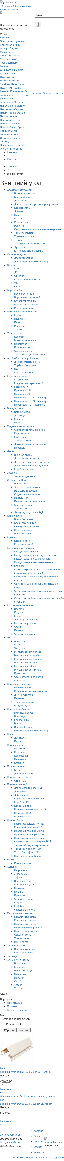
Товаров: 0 (10, 6)
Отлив (17, 626)
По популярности (17, 1009)
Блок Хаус (20, 716)
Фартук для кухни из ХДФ (29, 512)
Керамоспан (21, 755)
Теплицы (5, 141)
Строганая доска (10, 44)
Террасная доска (24, 702)
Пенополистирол (24, 347)
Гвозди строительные (26, 551)
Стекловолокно (23, 351)
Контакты (39, 1152)
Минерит (19, 419)
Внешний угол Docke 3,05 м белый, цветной (25, 1071)
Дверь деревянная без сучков (31, 462)
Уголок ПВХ (20, 508)
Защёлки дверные (24, 476)
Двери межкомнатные (27, 458)
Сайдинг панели (23, 898)
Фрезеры (19, 247)
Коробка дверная (24, 469)
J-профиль (20, 873)
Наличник (19, 318)
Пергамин (20, 759)
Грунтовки (20, 437)
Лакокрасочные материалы (30, 444)
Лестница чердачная (26, 619)
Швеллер (19, 680)
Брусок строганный (25, 300)
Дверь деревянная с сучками (31, 465)
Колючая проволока (26, 920)
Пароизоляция (16, 112)
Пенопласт (20, 343)
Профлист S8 (22, 394)
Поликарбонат (8, 127)
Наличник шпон (23, 816)
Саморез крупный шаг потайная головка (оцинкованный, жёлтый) (37, 571)
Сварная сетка (22, 934)
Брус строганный (24, 293)
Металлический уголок (27, 669)
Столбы (18, 981)
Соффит (19, 906)
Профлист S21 (22, 390)
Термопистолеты (24, 232)
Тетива (18, 984)
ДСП (16, 272)
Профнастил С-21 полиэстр (30, 401)
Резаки (18, 218)
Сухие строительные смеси (30, 429)
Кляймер (19, 565)
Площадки (20, 974)
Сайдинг (5, 130)
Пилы (17, 214)
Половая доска (23, 687)
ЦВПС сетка (21, 941)
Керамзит (19, 336)
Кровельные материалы (7, 100)
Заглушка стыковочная (27, 487)
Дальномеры (21, 200)
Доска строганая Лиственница (31, 261)
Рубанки (19, 225)
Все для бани (8, 73)
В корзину (5, 1089)
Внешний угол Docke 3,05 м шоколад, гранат (26, 1103)
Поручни (19, 977)
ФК (16, 283)
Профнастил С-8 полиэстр (29, 404)
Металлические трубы (27, 655)
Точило (18, 240)
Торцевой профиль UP (27, 848)
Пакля (3, 112)
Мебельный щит (23, 970)
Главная (12, 152)
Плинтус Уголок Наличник (10, 53)
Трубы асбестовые (25, 365)
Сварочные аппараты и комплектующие (37, 229)
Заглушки (19, 648)
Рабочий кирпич (23, 533)
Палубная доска (23, 705)
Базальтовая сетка (25, 916)
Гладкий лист (22, 379)
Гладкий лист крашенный (29, 383)
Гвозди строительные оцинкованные (35, 555)
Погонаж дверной (10, 123)
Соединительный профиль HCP (32, 841)
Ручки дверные (23, 863)
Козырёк (5, 91)
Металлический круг (26, 662)
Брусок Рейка (15, 290)
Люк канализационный (27, 361)
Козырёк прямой (23, 544)
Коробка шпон (22, 805)
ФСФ (17, 286)
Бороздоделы (22, 197)
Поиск (38, 14)
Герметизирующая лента (29, 823)
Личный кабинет (9, 9)
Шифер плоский (23, 372)
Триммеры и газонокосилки (30, 243)
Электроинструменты (12, 41)
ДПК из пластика (23, 694)
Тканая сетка (21, 938)
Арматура (20, 641)
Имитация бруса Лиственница (31, 730)
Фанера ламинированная (29, 279)
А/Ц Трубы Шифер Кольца (9, 62)
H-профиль (20, 870)
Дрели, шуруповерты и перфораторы (36, 204)
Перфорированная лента (29, 830)
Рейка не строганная (26, 304)
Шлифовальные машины (28, 250)
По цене (12, 1006)
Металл (18, 102)
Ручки (20, 127)
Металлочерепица (25, 623)
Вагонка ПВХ (21, 483)
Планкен (19, 698)
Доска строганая (23, 257)
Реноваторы (21, 222)
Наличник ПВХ (22, 813)
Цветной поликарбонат (27, 855)
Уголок (18, 329)
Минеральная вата (25, 340)
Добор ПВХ (20, 791)
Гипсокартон (21, 433)
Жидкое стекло (23, 440)
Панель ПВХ (21, 497)
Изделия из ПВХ (16, 479)
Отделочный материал (7, 78)
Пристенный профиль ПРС (30, 834)
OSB (16, 268)
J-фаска (19, 877)
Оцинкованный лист (11, 69)
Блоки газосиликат (25, 522)
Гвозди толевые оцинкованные (32, 558)
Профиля (19, 895)
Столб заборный (23, 952)
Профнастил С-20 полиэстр (30, 397)
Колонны (19, 967)
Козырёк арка (22, 540)
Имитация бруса (23, 712)
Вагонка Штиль (23, 727)
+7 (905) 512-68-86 (11, 1135)
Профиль (19, 447)
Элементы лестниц (11, 148)
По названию (14, 1002)
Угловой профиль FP (26, 852)
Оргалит (19, 275)
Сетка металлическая (9, 132)
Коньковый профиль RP (28, 827)
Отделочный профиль (27, 494)
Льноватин (20, 737)
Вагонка (18, 723)
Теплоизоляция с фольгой (29, 354)
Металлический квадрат (28, 659)
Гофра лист (21, 386)
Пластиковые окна (10, 120)
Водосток (19, 608)
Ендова (18, 612)
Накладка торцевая (25, 490)
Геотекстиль (21, 748)
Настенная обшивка (11, 109)
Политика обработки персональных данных (38, 1157)
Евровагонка (21, 719)
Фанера (4, 48)
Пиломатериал (8, 116)
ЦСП (17, 368)
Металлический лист (26, 666)
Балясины (20, 963)
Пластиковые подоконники (29, 501)
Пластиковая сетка (25, 924)
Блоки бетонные (23, 519)
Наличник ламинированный (30, 809)
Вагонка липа (22, 411)
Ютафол (19, 762)
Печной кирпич (23, 530)
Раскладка (20, 325)
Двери (15, 80)
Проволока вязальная (27, 931)
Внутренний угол (24, 884)
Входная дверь (23, 454)
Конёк (17, 616)
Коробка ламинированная (29, 798)
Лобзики (19, 211)
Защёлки (5, 84)
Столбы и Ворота (10, 137)
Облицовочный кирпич (27, 526)
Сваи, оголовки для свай (28, 676)
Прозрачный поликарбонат (30, 838)
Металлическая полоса (27, 651)
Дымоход (19, 415)
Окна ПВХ (20, 780)
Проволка (19, 673)
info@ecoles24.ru (10, 1142)
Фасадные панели (25, 909)
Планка (18, 630)
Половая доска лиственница (30, 691)
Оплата (38, 1146)
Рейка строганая (23, 308)
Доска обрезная (23, 773)
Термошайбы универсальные (31, 845)
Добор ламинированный (28, 787)
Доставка (39, 1141)
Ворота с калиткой (25, 949)
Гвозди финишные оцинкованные (33, 562)
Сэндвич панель (23, 505)
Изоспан (19, 752)
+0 (1, 6)
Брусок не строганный (27, 297)
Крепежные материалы (12, 93)
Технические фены (25, 236)
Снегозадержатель (25, 633)
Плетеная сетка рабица (28, 927)
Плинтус (19, 322)
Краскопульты (22, 207)
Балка (17, 644)
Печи (17, 422)
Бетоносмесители (24, 193)
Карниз (18, 315)
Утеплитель (7, 59)
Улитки (18, 988)
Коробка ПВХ (21, 802)
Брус (17, 770)
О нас (37, 1136)
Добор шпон (21, 795)
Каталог (11, 159)
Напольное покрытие (12, 105)
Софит (18, 902)
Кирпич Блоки (14, 87)
